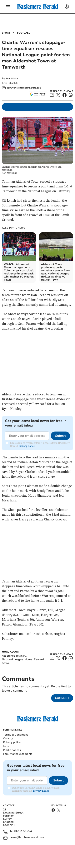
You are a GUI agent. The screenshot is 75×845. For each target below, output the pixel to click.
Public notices (12, 750)
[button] (7, 6)
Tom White (12, 78)
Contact (8, 738)
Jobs (6, 746)
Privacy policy (12, 742)
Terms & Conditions (15, 734)
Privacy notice (27, 446)
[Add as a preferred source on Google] (38, 94)
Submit (60, 436)
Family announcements (17, 754)
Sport (6, 32)
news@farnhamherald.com (27, 837)
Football (23, 32)
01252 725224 (23, 831)
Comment (62, 698)
